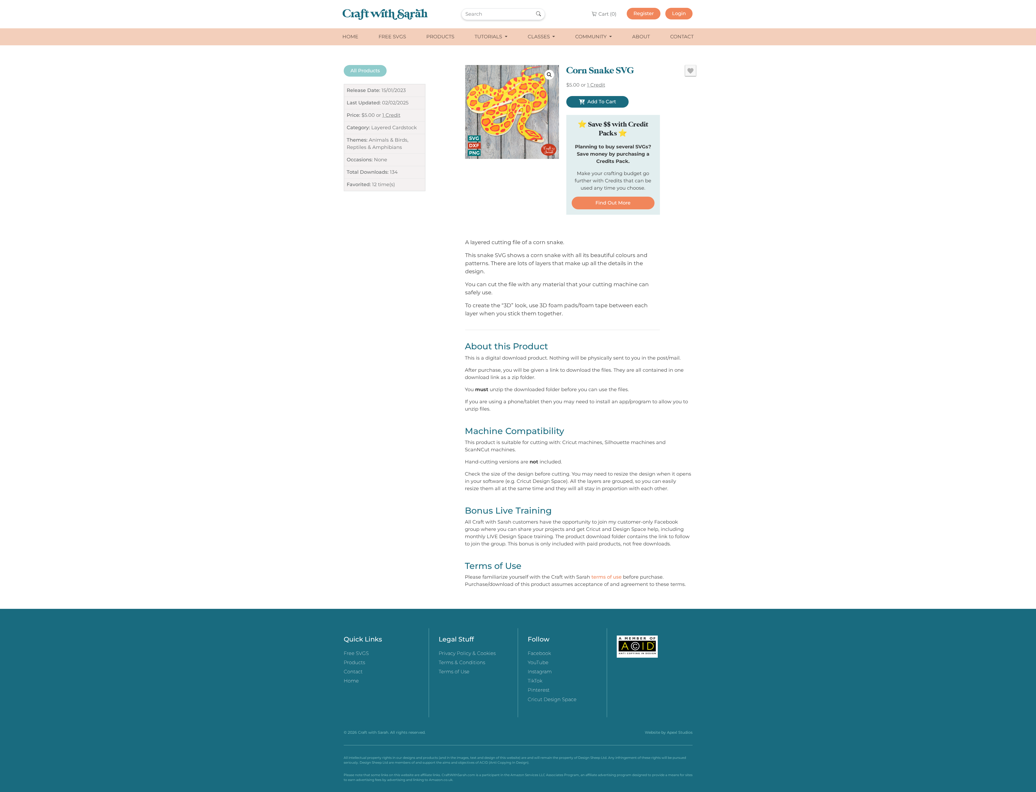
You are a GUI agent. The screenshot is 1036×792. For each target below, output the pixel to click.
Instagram (540, 672)
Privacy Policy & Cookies (467, 653)
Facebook (539, 653)
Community (591, 37)
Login (679, 13)
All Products (365, 71)
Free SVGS (392, 37)
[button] (549, 75)
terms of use (606, 577)
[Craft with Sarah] (385, 14)
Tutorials (489, 37)
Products (440, 37)
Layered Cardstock (394, 128)
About (641, 37)
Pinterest (539, 690)
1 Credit (391, 115)
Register (643, 13)
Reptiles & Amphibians (374, 147)
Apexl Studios (680, 732)
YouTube (538, 662)
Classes (539, 37)
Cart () (606, 14)
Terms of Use (454, 672)
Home (350, 37)
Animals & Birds (388, 140)
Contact (682, 37)
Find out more (613, 203)
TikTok (535, 681)
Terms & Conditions (462, 662)
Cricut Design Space (552, 699)
